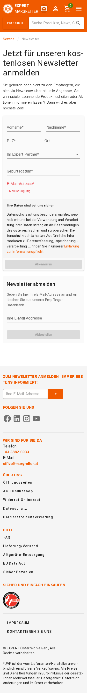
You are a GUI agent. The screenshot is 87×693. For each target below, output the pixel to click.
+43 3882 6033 (16, 452)
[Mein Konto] (55, 8)
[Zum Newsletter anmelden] (44, 8)
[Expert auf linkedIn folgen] (17, 418)
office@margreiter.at (20, 463)
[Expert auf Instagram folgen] (26, 418)
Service (8, 39)
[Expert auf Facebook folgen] (7, 418)
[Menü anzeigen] (78, 8)
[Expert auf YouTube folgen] (36, 418)
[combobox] (56, 23)
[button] (15, 23)
